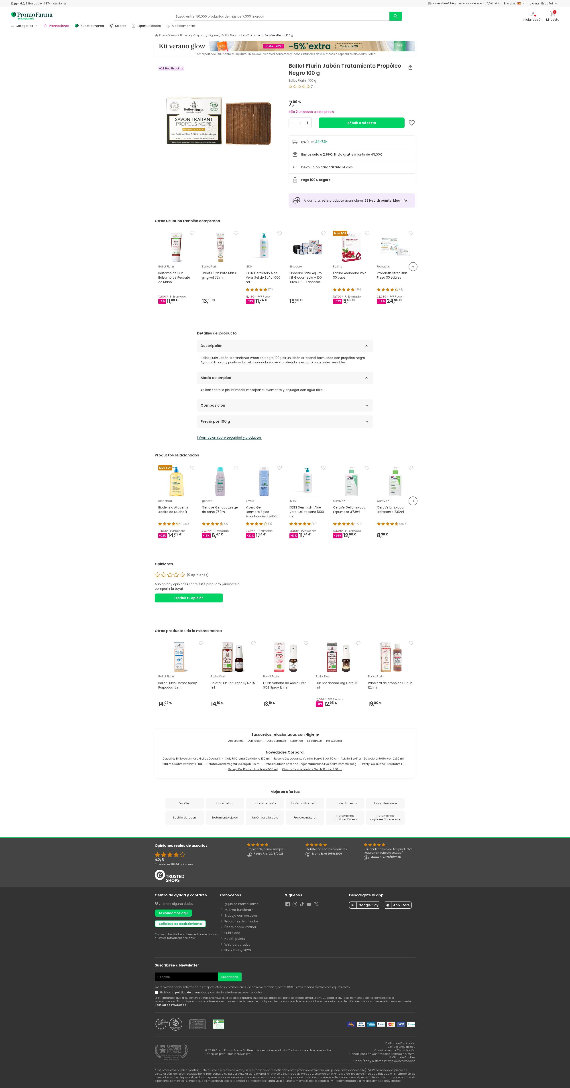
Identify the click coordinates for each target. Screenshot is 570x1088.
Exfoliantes (314, 741)
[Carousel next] (413, 266)
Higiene (185, 35)
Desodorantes (276, 741)
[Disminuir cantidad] (292, 123)
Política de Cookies (402, 1057)
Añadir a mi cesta (361, 123)
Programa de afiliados (241, 921)
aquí (191, 938)
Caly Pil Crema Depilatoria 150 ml (247, 758)
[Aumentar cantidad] (307, 123)
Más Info (400, 200)
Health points (234, 938)
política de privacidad (191, 992)
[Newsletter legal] (157, 992)
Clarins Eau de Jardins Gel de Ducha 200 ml (312, 769)
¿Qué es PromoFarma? (242, 904)
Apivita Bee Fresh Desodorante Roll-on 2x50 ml (372, 758)
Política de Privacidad (171, 1005)
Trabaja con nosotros (241, 915)
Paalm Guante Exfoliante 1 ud (182, 764)
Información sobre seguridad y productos (229, 437)
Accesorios (235, 741)
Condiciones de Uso (401, 1047)
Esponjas (296, 741)
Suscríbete (229, 977)
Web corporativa (237, 944)
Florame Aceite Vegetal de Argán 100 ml (233, 764)
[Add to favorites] (411, 122)
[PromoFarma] (32, 16)
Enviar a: (510, 3)
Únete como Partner (240, 927)
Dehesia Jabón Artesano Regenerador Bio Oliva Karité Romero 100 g (310, 764)
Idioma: (541, 3)
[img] (218, 118)
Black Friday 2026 (237, 950)
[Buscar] (395, 16)
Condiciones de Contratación (394, 1050)
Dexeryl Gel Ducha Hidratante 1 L (382, 764)
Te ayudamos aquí (173, 913)
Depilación (255, 741)
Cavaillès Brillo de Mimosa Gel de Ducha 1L (191, 758)
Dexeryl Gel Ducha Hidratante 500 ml (253, 769)
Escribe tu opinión (189, 598)
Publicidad (232, 933)
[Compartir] (410, 67)
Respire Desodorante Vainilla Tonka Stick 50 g (305, 758)
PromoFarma (168, 35)
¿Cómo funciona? (238, 910)
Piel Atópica (334, 741)
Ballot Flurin (297, 80)
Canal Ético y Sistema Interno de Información (384, 1061)
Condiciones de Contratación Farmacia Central (382, 1054)
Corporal (199, 35)
